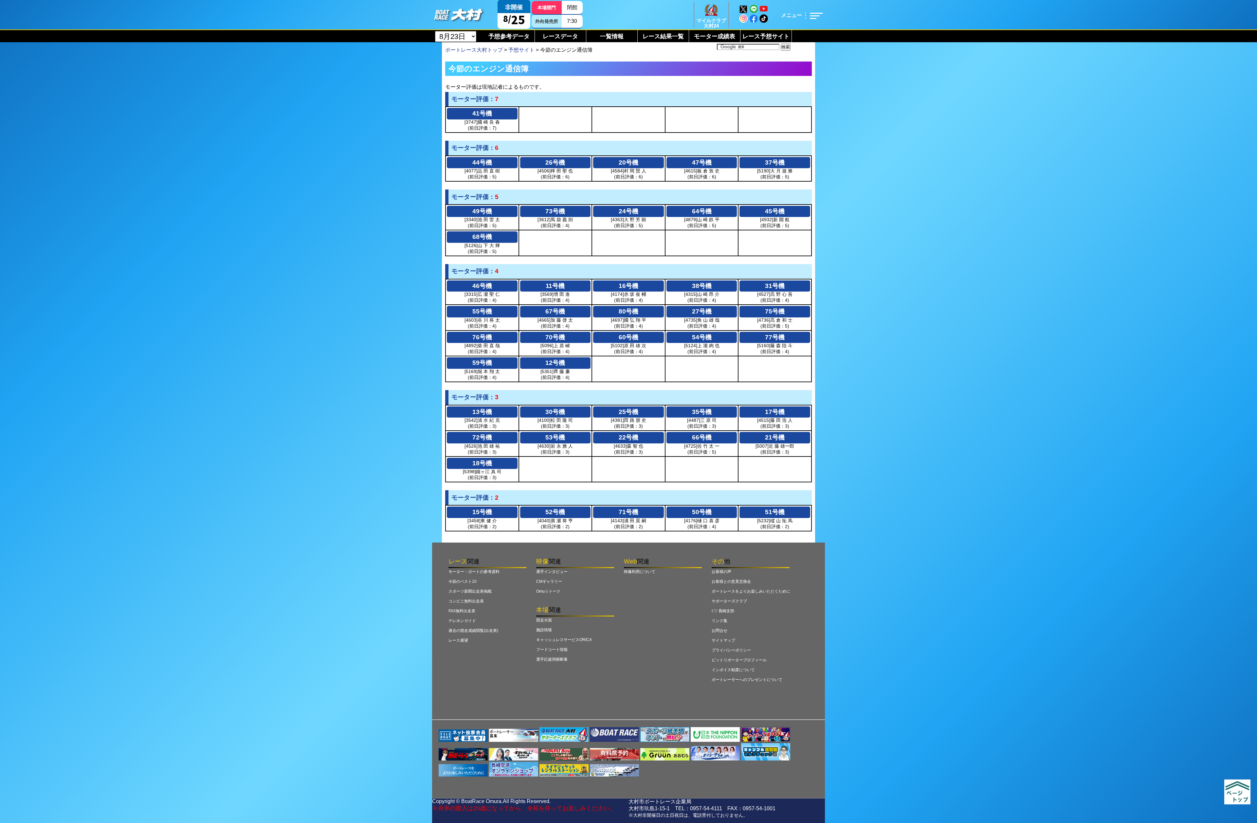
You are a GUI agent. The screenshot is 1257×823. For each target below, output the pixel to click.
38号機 (702, 285)
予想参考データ (509, 36)
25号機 (628, 411)
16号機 (628, 285)
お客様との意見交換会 (731, 581)
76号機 (482, 337)
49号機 (482, 211)
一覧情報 (612, 36)
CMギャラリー (549, 581)
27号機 (702, 311)
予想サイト (521, 50)
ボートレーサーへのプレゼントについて (747, 679)
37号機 (775, 162)
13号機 (482, 411)
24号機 (628, 211)
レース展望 (458, 640)
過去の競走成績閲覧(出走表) (473, 630)
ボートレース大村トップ (474, 50)
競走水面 (544, 620)
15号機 (482, 512)
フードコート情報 (552, 649)
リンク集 (719, 620)
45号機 (775, 211)
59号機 (482, 362)
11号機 (555, 285)
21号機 (775, 437)
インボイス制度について (733, 670)
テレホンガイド (462, 620)
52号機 (555, 512)
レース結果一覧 (663, 36)
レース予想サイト (766, 36)
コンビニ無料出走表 (466, 601)
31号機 (775, 285)
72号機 (482, 437)
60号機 (628, 337)
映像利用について (639, 571)
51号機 (775, 512)
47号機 (702, 162)
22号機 (628, 437)
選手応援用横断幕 (552, 659)
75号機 (775, 311)
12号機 (555, 362)
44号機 (482, 162)
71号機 (628, 512)
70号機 (555, 337)
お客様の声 (721, 571)
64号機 (702, 211)
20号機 (628, 162)
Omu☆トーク (548, 591)
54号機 (702, 337)
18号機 (482, 463)
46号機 (482, 285)
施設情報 (544, 630)
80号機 (628, 311)
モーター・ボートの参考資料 (474, 571)
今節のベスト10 (462, 581)
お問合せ (719, 630)
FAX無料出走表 (461, 611)
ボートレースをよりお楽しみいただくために (751, 591)
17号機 (775, 411)
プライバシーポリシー (731, 650)
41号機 (482, 113)
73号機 (555, 211)
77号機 (775, 337)
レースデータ (560, 36)
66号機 (702, 437)
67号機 (555, 311)
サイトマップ (723, 640)
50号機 (702, 512)
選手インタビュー (552, 571)
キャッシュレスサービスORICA (564, 639)
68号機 (482, 236)
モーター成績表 (714, 36)
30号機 (555, 411)
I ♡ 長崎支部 (723, 611)
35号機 (702, 411)
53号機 (555, 437)
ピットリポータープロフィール (739, 660)
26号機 (555, 162)
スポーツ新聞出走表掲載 (470, 591)
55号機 (482, 311)
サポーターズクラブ (729, 601)
